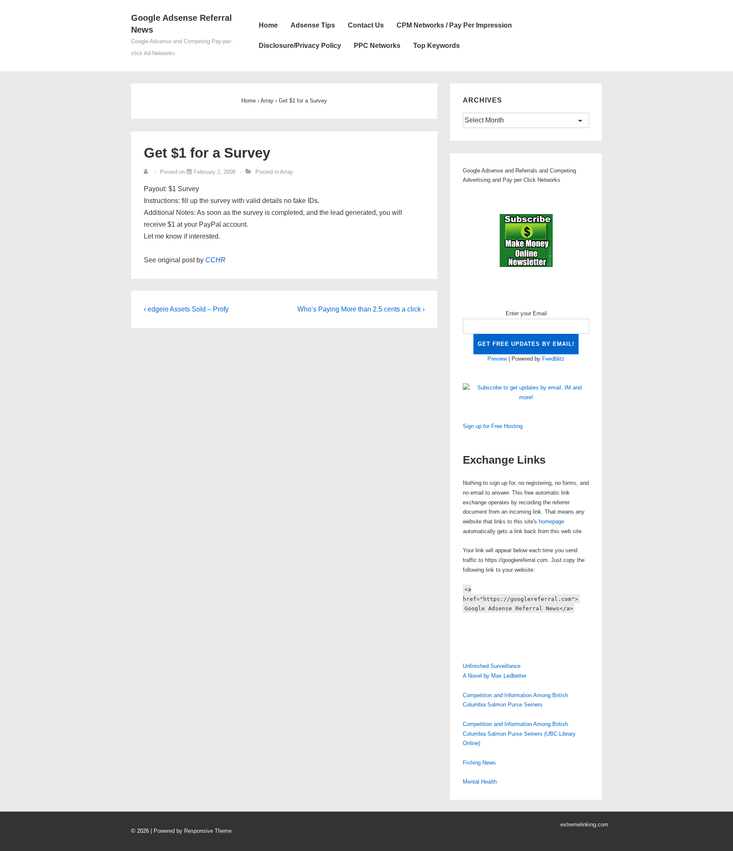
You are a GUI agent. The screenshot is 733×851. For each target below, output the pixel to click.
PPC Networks (377, 45)
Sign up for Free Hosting (493, 426)
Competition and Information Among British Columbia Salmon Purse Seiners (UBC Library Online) (519, 734)
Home (268, 25)
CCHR (215, 260)
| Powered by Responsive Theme (191, 831)
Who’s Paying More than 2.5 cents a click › (361, 309)
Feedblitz (553, 359)
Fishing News (479, 762)
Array (286, 172)
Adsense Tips (313, 25)
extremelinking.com (584, 824)
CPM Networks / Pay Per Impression (454, 25)
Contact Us (366, 25)
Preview (497, 359)
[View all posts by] (147, 172)
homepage (551, 521)
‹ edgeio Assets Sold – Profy (186, 309)
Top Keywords (436, 45)
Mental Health (480, 782)
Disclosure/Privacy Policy (300, 45)
